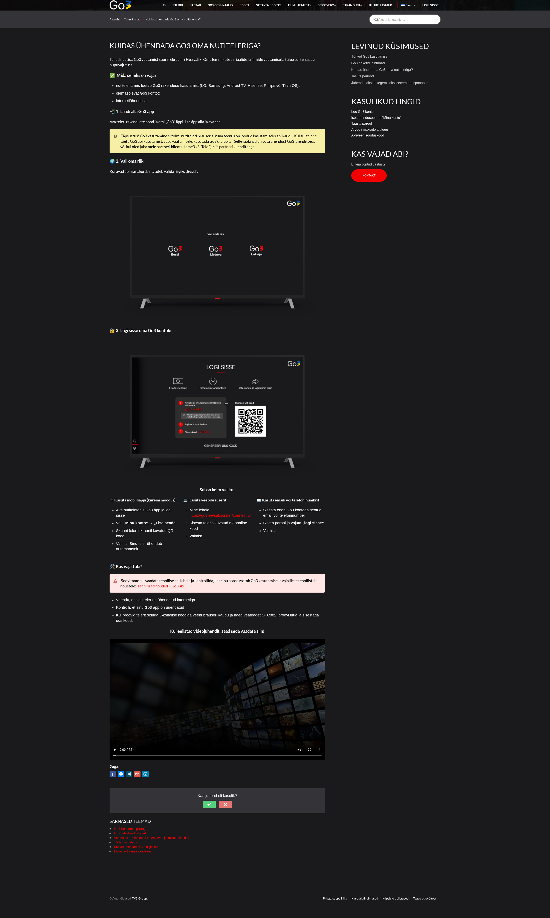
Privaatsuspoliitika (335, 898)
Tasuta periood (362, 76)
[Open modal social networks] (129, 774)
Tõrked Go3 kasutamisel (369, 56)
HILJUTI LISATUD (380, 5)
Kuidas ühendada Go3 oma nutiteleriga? (382, 70)
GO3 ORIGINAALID (220, 5)
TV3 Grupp (139, 898)
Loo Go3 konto (362, 111)
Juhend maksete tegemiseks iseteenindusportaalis (389, 83)
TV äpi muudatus (126, 842)
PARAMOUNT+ (352, 5)
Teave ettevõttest (424, 898)
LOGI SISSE (430, 5)
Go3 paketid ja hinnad (368, 63)
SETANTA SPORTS (268, 5)
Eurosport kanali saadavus (132, 851)
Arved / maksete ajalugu (369, 129)
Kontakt (369, 175)
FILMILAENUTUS (299, 5)
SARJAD (195, 5)
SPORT (244, 5)
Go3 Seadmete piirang (129, 829)
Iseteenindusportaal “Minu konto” (376, 118)
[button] (209, 804)
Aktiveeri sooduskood (367, 135)
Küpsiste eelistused (395, 898)
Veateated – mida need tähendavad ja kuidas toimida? (151, 838)
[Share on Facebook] (113, 774)
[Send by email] (145, 774)
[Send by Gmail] (137, 774)
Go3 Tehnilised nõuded (130, 833)
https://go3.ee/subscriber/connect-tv (220, 515)
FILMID (178, 5)
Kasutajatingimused (364, 898)
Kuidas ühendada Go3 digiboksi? (137, 847)
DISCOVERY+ (327, 5)
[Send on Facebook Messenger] (121, 774)
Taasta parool (361, 123)
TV (165, 5)
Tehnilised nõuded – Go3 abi (161, 586)
